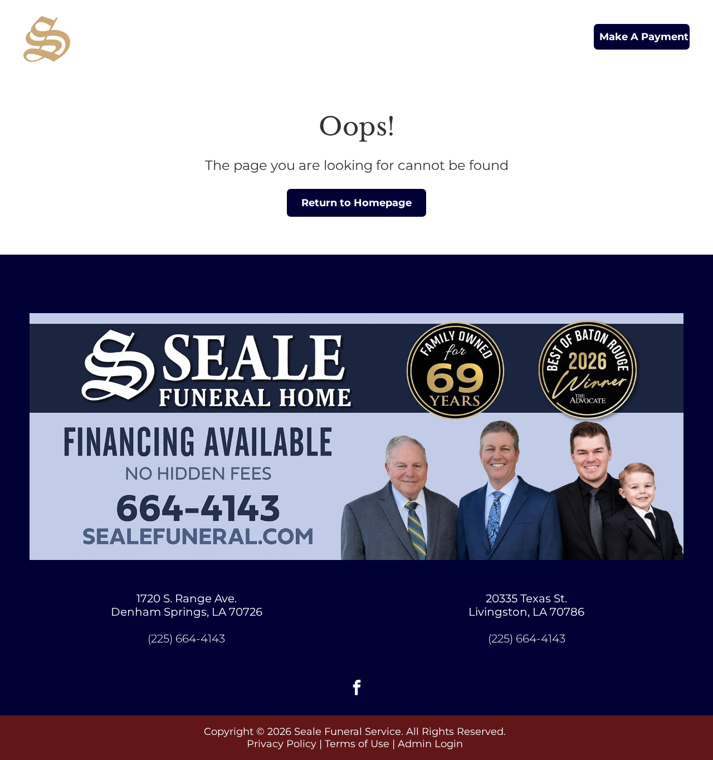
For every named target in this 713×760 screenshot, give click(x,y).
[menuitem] (215, 27)
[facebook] (356, 688)
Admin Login (430, 744)
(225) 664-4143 (186, 638)
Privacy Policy (281, 744)
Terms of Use (357, 744)
